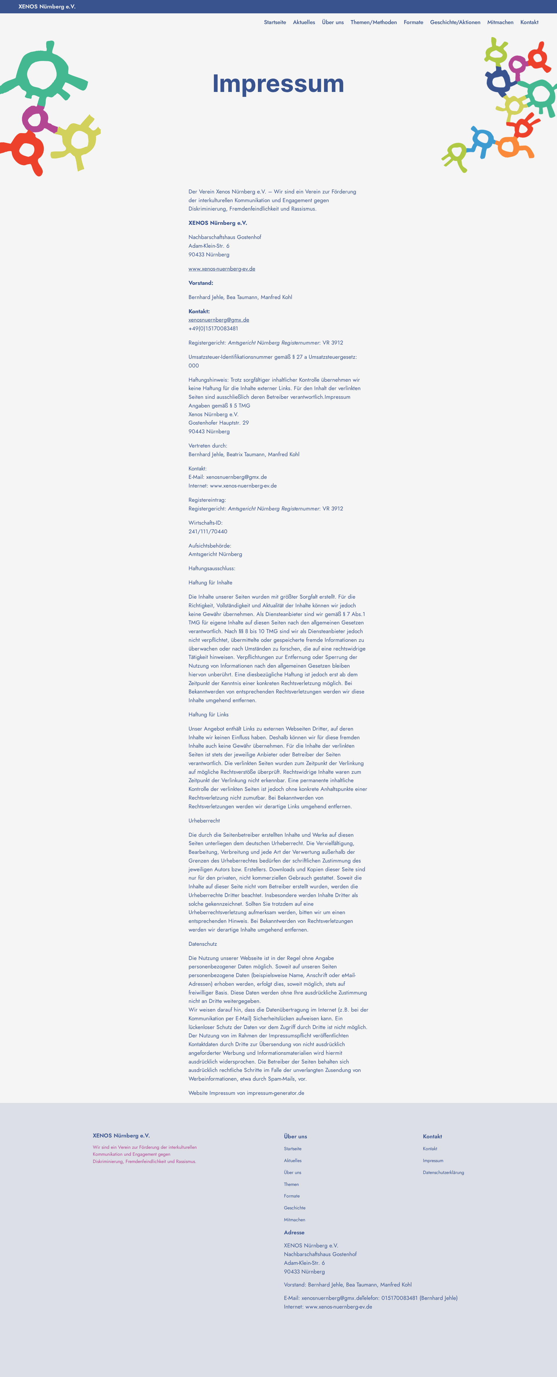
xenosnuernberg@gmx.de (219, 320)
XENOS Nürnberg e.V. (47, 6)
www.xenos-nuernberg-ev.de (222, 268)
